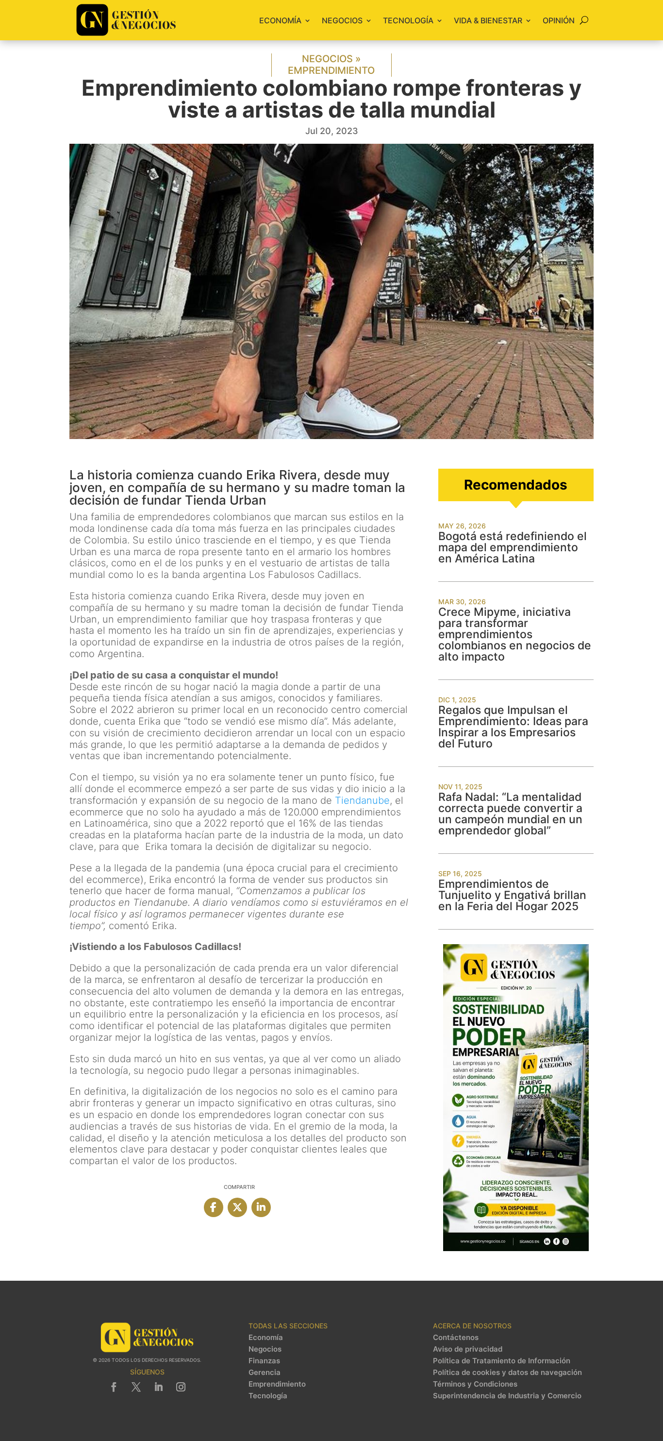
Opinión (559, 20)
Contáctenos (456, 1337)
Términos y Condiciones (475, 1384)
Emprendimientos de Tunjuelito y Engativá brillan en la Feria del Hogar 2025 (512, 895)
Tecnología (408, 20)
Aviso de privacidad (467, 1349)
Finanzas (264, 1360)
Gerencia (265, 1372)
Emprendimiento (331, 70)
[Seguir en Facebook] (113, 1387)
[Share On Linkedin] (261, 1207)
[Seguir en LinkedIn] (158, 1387)
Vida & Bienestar (488, 20)
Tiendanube (362, 800)
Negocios (342, 20)
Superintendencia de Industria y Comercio (507, 1395)
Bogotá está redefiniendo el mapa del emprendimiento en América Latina (512, 547)
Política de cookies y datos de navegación (507, 1372)
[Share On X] (237, 1207)
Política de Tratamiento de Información (501, 1360)
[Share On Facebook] (213, 1207)
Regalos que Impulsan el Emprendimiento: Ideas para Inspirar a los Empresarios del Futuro (513, 726)
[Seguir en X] (136, 1387)
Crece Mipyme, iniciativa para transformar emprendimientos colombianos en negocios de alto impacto (514, 634)
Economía (280, 20)
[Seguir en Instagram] (180, 1387)
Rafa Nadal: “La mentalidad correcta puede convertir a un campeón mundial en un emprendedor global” (510, 813)
